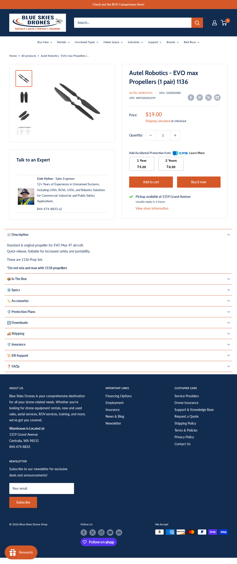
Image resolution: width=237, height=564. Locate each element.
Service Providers (187, 396)
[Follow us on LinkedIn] (119, 532)
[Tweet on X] (208, 97)
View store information (152, 208)
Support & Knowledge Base (194, 410)
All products (28, 55)
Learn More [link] (197, 153)
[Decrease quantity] (151, 135)
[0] (224, 22)
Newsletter (113, 423)
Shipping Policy (185, 423)
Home (13, 55)
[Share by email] (217, 97)
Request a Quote (187, 416)
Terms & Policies (186, 430)
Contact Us (182, 444)
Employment (115, 403)
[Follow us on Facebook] (84, 532)
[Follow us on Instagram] (101, 532)
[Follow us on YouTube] (110, 532)
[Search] (197, 23)
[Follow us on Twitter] (92, 532)
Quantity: (136, 135)
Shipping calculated (158, 121)
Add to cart (151, 182)
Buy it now (198, 182)
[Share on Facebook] (191, 97)
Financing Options (119, 396)
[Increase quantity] (175, 135)
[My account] (214, 22)
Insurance (112, 410)
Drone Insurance (186, 403)
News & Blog (115, 416)
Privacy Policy (184, 437)
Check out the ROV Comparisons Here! (118, 4)
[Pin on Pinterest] (199, 97)
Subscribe (23, 502)
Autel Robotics (141, 93)
